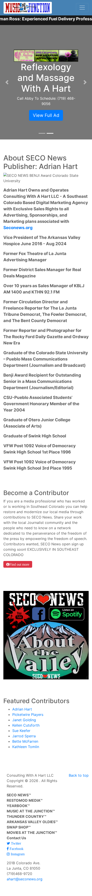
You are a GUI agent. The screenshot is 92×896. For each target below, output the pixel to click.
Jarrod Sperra (24, 736)
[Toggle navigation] (82, 7)
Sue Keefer (21, 730)
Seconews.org (18, 227)
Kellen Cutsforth (26, 725)
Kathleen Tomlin (25, 746)
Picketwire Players (27, 714)
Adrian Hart (22, 709)
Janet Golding (24, 720)
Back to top (79, 775)
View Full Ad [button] (46, 115)
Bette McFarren (25, 741)
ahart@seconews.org (24, 879)
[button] (7, 82)
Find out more (19, 564)
